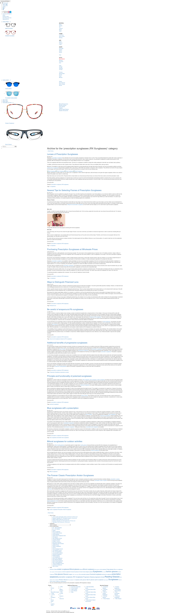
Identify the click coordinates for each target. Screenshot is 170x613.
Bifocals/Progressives (63, 104)
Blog (72, 592)
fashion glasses (112, 571)
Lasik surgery (77, 574)
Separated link (6, 19)
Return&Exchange (54, 592)
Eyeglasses (97, 571)
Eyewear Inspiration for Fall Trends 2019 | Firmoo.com (63, 520)
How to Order (61, 592)
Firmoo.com (5, 3)
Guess (50, 489)
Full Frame (61, 35)
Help (53, 593)
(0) (4, 8)
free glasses (59, 574)
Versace (86, 395)
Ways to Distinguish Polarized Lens (62, 281)
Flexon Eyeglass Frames (57, 549)
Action (4, 15)
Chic (60, 62)
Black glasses (96, 569)
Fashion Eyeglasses (117, 587)
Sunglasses (113, 579)
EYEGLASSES (6, 21)
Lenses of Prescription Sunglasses (62, 154)
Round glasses (71, 579)
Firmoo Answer (74, 588)
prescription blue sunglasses (92, 427)
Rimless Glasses (63, 579)
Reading (61, 68)
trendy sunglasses (56, 581)
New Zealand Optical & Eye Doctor (90, 600)
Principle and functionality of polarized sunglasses (69, 375)
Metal (60, 24)
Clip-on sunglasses (118, 569)
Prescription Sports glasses (118, 590)
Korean (60, 74)
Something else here (7, 17)
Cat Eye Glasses (105, 596)
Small (60, 41)
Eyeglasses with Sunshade (58, 543)
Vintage (60, 66)
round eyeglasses (56, 556)
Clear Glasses (62, 106)
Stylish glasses (106, 579)
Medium (60, 43)
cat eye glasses (103, 569)
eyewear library (55, 545)
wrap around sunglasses (55, 339)
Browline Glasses (62, 105)
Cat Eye (60, 69)
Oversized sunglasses (95, 574)
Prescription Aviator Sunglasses (64, 509)
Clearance (62, 598)
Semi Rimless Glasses (57, 559)
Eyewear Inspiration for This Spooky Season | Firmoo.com (64, 518)
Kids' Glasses (62, 59)
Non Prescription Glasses (117, 593)
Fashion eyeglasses (56, 546)
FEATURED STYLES (7, 102)
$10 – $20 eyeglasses (57, 527)
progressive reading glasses (60, 366)
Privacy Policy (52, 600)
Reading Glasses (56, 555)
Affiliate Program (61, 590)
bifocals (81, 569)
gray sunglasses (112, 414)
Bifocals (60, 77)
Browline (61, 60)
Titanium (61, 28)
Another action (6, 16)
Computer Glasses (56, 539)
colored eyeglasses (58, 571)
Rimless (60, 37)
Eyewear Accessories (63, 110)
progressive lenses (99, 577)
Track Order (5, 5)
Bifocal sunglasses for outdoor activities (64, 441)
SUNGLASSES (6, 80)
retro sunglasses (56, 579)
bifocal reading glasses (59, 445)
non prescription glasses (57, 552)
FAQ (61, 586)
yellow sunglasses (101, 379)
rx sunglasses (53, 186)
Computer (61, 61)
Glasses (65, 574)
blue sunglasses (53, 437)
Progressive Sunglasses (55, 372)
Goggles (61, 108)
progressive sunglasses (83, 350)
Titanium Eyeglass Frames (58, 563)
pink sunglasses (93, 379)
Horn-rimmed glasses (56, 551)
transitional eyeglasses (57, 564)
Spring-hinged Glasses (64, 109)
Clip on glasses (52, 571)
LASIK (73, 574)
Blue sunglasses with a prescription (63, 408)
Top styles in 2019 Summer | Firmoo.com (61, 522)
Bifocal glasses (74, 569)
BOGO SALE (5, 101)
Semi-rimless (62, 36)
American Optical (53, 569)
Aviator (60, 51)
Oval (60, 55)
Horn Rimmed (62, 82)
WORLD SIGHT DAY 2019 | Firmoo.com (60, 519)
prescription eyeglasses (69, 265)
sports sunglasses (99, 579)
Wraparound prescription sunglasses (75, 204)
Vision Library (55, 566)
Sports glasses (91, 579)
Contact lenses (82, 571)
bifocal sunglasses (95, 450)
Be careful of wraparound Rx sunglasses (65, 309)
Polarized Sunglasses (56, 554)
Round (60, 52)
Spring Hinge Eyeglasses (57, 560)
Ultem (60, 31)
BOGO (4, 7)
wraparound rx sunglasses (52, 167)
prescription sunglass (115, 479)
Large (60, 44)
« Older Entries (50, 151)
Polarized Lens (53, 305)
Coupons (61, 596)
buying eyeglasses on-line (52, 501)
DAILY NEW (5, 100)
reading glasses (83, 445)
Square (60, 49)
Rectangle (61, 48)
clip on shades (62, 349)
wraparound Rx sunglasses (95, 317)
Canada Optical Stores (57, 533)
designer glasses (89, 571)
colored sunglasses (66, 571)
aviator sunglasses (54, 509)
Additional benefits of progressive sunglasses (67, 342)
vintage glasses (63, 581)
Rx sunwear (54, 324)
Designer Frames (56, 541)
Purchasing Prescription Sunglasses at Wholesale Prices (72, 249)
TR (59, 27)
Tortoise (60, 72)
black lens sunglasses (105, 415)
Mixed (60, 29)
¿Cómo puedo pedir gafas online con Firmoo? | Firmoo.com (65, 516)
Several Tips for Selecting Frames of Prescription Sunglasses (74, 190)
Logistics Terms (52, 604)
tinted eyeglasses (106, 321)
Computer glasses (74, 571)
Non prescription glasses (84, 574)
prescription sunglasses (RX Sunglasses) (60, 184)
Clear (60, 65)
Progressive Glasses (88, 577)
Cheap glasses (110, 569)
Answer (54, 530)
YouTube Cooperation (76, 586)
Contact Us (52, 588)
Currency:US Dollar (5, 1)
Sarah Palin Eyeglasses (57, 558)
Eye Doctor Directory (56, 542)
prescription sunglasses (57, 157)
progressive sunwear (64, 372)
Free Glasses (74, 590)
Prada (82, 395)
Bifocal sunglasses (54, 471)
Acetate (60, 25)
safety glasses (83, 579)
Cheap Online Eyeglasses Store (59, 535)
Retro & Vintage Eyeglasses (105, 593)
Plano (60, 76)
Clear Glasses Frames (57, 538)
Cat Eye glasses (55, 534)
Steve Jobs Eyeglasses (57, 562)
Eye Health (104, 571)
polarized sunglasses (54, 404)
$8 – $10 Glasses (56, 529)
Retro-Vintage (62, 84)
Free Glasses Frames (57, 550)
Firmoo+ (54, 547)
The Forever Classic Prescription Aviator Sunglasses (70, 475)
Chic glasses (55, 537)
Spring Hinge (62, 73)
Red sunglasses (86, 379)
